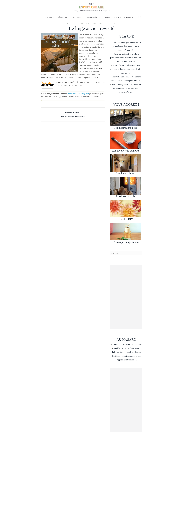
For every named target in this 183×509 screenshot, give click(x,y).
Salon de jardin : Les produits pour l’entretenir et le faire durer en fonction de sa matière (125, 58)
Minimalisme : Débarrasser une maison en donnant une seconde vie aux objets (125, 69)
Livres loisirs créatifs (110, 24)
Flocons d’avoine (72, 112)
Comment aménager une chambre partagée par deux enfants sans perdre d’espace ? (126, 46)
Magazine (48, 17)
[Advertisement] (126, 297)
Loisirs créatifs (93, 17)
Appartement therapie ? (127, 360)
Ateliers (127, 17)
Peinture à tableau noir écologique (127, 352)
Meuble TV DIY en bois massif (126, 348)
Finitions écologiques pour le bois (126, 356)
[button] (53, 17)
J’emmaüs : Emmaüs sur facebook (127, 344)
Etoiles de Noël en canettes (73, 116)
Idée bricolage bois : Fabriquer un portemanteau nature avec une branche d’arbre (126, 88)
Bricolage (77, 17)
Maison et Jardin (112, 17)
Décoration (62, 17)
